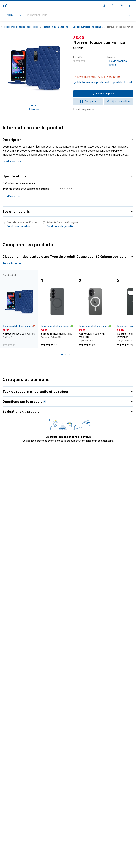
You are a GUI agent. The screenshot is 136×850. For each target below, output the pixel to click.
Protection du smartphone (55, 27)
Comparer (90, 101)
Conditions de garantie (60, 226)
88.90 (78, 37)
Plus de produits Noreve (117, 61)
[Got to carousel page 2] (35, 105)
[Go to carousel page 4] (70, 354)
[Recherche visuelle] (129, 15)
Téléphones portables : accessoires (21, 27)
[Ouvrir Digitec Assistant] (121, 5)
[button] (103, 77)
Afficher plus (13, 161)
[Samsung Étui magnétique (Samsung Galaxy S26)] (57, 309)
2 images (34, 109)
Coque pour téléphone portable (88, 27)
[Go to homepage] (5, 5)
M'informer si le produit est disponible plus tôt (104, 82)
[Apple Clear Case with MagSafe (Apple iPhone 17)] (95, 309)
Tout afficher (10, 263)
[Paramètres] (104, 5)
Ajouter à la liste (121, 101)
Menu (10, 14)
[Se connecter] (112, 5)
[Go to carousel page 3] (67, 354)
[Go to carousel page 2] (65, 354)
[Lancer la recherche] (21, 15)
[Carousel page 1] (62, 354)
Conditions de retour (19, 226)
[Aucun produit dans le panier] (130, 5)
